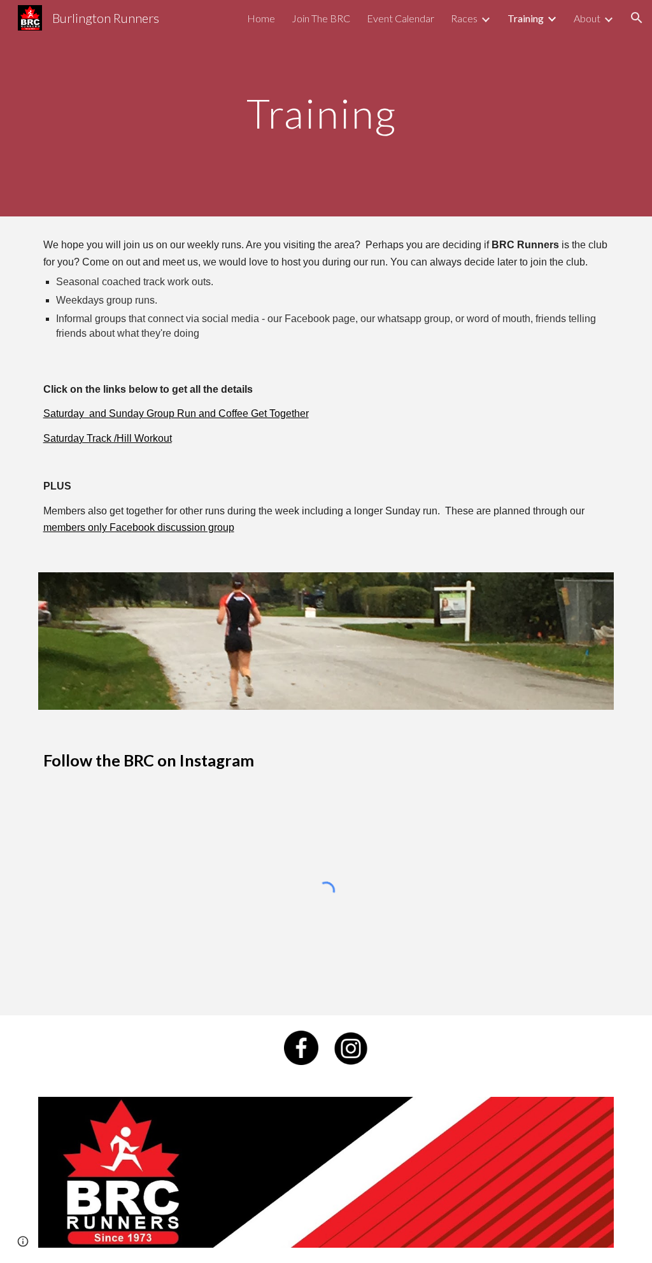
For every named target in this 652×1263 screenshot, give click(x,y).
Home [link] (261, 18)
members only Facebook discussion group (138, 527)
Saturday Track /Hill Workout (107, 438)
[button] (636, 18)
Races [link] (464, 18)
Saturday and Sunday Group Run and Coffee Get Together (176, 413)
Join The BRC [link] (321, 18)
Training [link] (525, 18)
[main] (325, 108)
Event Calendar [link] (400, 18)
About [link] (587, 18)
